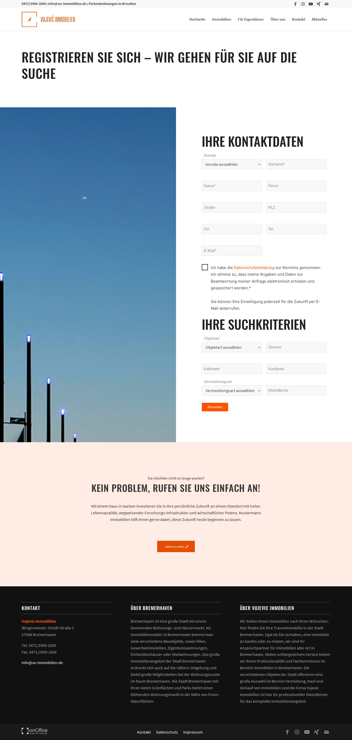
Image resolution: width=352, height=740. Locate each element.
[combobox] (232, 164)
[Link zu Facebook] (295, 4)
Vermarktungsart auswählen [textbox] (230, 390)
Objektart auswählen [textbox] (224, 347)
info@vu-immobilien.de (67, 3)
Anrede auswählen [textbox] (222, 164)
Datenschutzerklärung (254, 267)
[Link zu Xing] (318, 4)
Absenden (214, 407)
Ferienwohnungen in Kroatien (112, 3)
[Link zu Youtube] (311, 4)
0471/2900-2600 (34, 3)
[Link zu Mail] (326, 4)
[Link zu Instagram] (303, 4)
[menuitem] (197, 19)
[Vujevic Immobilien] (48, 19)
